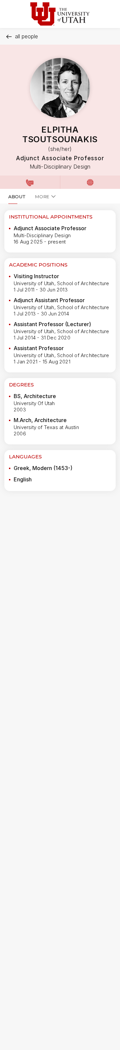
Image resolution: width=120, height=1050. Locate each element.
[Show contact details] (30, 182)
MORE (42, 196)
